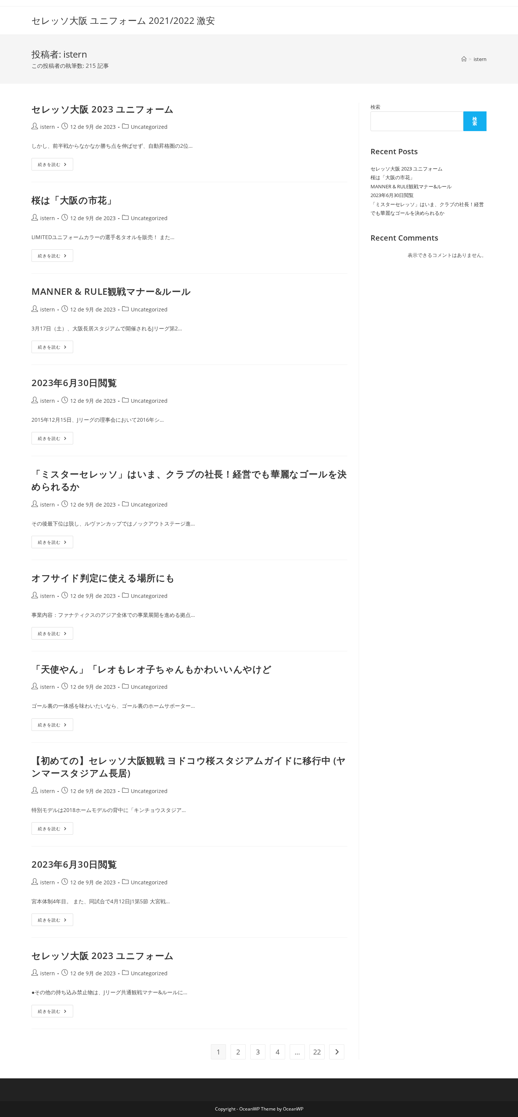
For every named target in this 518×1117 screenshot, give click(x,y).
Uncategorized (149, 126)
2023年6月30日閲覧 (74, 382)
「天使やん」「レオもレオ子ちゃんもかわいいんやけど (151, 669)
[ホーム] (463, 59)
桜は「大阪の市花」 (73, 200)
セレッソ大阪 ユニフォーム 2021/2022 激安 (123, 20)
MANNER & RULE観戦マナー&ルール (111, 291)
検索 (375, 106)
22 (317, 1051)
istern (480, 59)
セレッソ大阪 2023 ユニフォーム (102, 109)
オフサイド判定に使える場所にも (103, 577)
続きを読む (55, 166)
